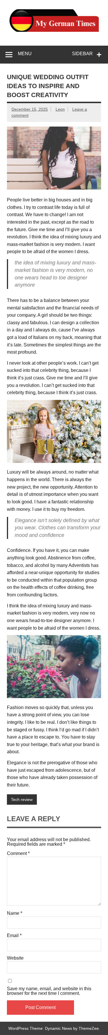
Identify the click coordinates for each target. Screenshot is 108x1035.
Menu (25, 53)
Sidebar (82, 53)
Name (14, 913)
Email (14, 935)
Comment (18, 853)
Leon (60, 109)
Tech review (22, 799)
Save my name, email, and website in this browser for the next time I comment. (49, 991)
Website (15, 958)
